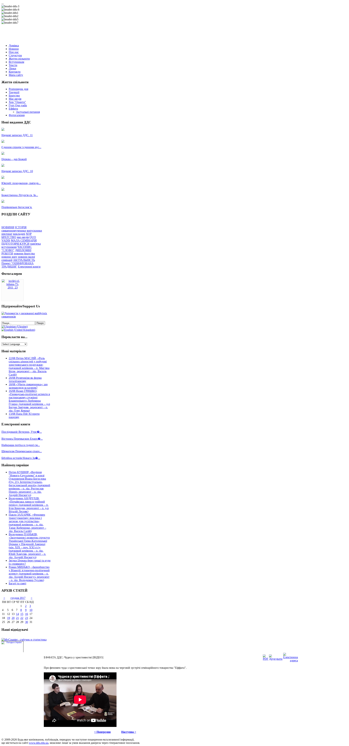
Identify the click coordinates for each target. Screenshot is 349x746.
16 (26, 613)
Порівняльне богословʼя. (16, 207)
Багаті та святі (17, 583)
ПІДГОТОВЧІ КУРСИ (15, 243)
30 (26, 621)
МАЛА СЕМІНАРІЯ (24, 240)
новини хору (9, 256)
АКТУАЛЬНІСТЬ (24, 260)
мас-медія (23, 237)
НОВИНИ (7, 227)
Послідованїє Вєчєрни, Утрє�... (21, 431)
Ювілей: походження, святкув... (21, 183)
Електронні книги (29, 266)
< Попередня (102, 731)
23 (26, 617)
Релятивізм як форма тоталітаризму (25, 379)
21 (17, 617)
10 (30, 609)
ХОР (29, 233)
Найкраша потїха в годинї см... (20, 445)
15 (21, 613)
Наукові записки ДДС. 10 (17, 171)
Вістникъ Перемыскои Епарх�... (22, 438)
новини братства (24, 253)
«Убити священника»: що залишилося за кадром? (28, 386)
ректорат (6, 233)
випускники (34, 230)
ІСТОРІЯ (21, 227)
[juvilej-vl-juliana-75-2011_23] (12, 287)
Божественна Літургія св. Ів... (19, 195)
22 (21, 617)
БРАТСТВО (8, 237)
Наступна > (128, 731)
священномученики (13, 230)
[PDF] (265, 658)
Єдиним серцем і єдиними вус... (21, 147)
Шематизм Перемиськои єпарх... (21, 451)
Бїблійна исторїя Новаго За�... (20, 458)
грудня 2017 (18, 597)
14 (17, 613)
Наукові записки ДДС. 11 (17, 135)
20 (13, 617)
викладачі (19, 233)
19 (8, 617)
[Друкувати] (275, 658)
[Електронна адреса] (290, 660)
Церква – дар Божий (14, 159)
